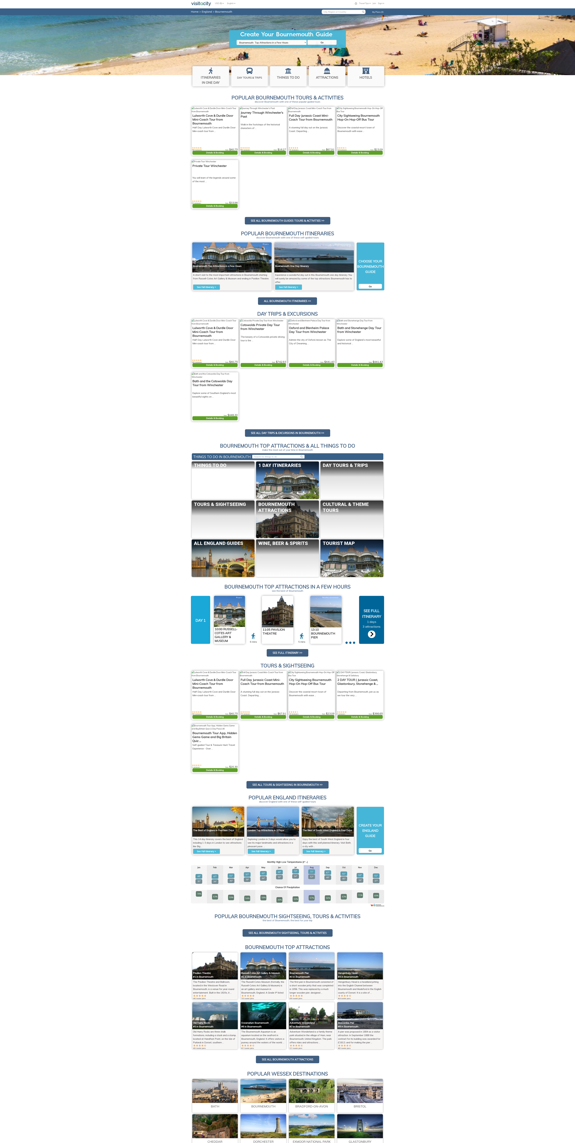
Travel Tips (364, 3)
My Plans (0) (377, 12)
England (207, 11)
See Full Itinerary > (206, 286)
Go (322, 42)
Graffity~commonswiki (343, 244)
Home (195, 11)
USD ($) (219, 3)
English (230, 3)
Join (374, 3)
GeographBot (285, 597)
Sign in (381, 3)
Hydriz (266, 244)
